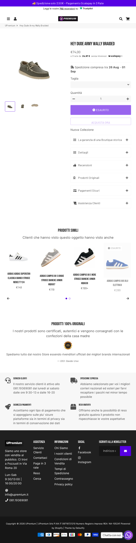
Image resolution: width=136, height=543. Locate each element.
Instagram (84, 462)
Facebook (84, 452)
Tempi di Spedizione (61, 471)
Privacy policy (63, 484)
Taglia (74, 78)
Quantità (76, 92)
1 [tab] (66, 298)
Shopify (59, 528)
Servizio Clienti (38, 450)
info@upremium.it (16, 494)
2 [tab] (69, 298)
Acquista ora (100, 122)
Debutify (80, 528)
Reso (36, 473)
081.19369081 (18, 500)
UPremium (30, 523)
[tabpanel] (19, 266)
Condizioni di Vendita (63, 461)
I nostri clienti (63, 453)
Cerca (37, 478)
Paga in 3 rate (39, 465)
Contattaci (40, 457)
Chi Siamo (61, 448)
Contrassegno (63, 478)
